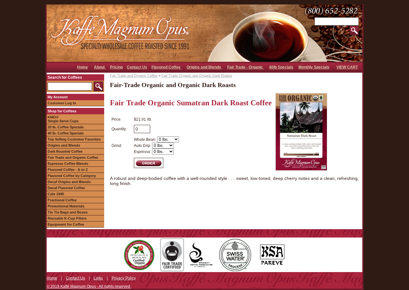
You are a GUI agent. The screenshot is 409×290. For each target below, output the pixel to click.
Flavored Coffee (166, 67)
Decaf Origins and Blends (69, 182)
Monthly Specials (313, 67)
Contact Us (137, 67)
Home (82, 67)
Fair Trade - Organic (245, 67)
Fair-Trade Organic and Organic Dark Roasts (196, 75)
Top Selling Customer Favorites (74, 139)
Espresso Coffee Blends (68, 163)
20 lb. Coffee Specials (66, 127)
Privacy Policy (124, 278)
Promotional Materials (66, 206)
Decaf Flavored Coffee (66, 188)
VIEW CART (347, 67)
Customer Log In (62, 103)
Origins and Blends (204, 67)
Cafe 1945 (56, 194)
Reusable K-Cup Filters (67, 218)
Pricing (116, 67)
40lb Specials (281, 67)
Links (98, 278)
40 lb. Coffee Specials (66, 133)
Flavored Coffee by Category (72, 176)
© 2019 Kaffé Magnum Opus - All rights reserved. (89, 286)
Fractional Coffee (62, 200)
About (100, 67)
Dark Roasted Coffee (65, 151)
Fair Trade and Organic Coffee (73, 157)
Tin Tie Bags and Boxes (68, 212)
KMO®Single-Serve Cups (63, 119)
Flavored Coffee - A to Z (68, 170)
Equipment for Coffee (66, 224)
